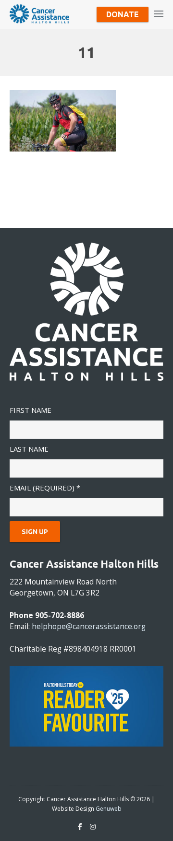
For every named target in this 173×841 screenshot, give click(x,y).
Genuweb (109, 809)
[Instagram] (92, 826)
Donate (122, 14)
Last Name (29, 449)
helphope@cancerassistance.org (89, 626)
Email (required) (45, 487)
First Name (30, 410)
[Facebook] (80, 826)
